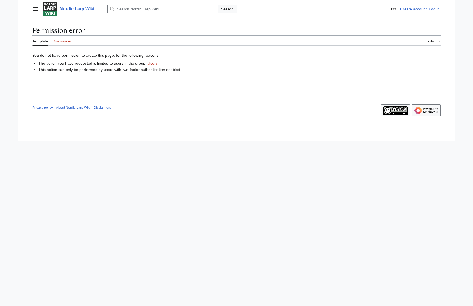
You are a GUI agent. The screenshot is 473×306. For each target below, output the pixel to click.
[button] (35, 9)
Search (227, 9)
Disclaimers (102, 108)
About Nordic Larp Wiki (73, 108)
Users (153, 63)
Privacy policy (42, 108)
